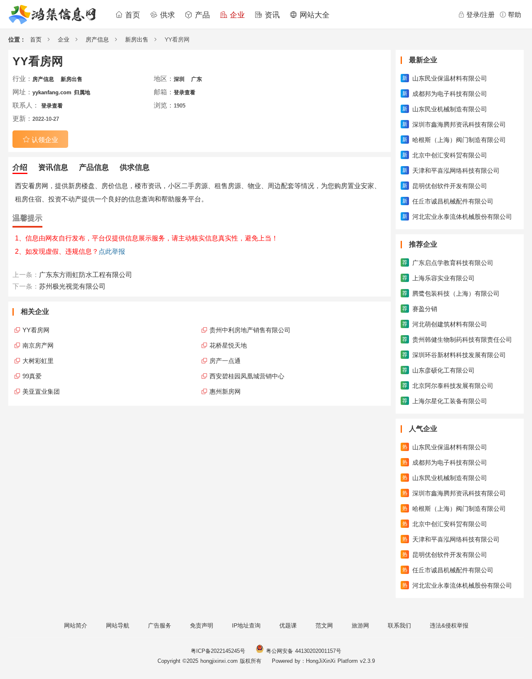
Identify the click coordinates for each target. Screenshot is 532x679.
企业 (236, 15)
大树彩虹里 (38, 360)
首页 (131, 15)
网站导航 (117, 625)
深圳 (179, 79)
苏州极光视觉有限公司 (72, 286)
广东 (196, 79)
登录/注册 (480, 14)
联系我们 (399, 625)
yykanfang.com (51, 92)
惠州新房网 (225, 391)
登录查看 (184, 92)
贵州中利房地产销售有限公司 (250, 329)
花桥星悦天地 (228, 345)
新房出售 (136, 39)
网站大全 (313, 15)
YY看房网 (35, 329)
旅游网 (360, 625)
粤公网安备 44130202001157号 (302, 651)
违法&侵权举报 (449, 625)
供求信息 (135, 167)
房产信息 (97, 39)
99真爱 (32, 376)
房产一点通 (225, 360)
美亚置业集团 (41, 391)
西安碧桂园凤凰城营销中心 (246, 376)
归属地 (82, 92)
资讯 (271, 15)
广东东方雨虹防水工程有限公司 (85, 274)
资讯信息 (53, 167)
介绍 (19, 167)
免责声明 (201, 625)
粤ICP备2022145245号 (218, 651)
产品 (201, 15)
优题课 (288, 625)
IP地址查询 (246, 625)
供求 (166, 15)
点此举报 (112, 251)
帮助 (514, 14)
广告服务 (159, 625)
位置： (17, 39)
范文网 (324, 625)
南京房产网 (38, 345)
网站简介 (75, 625)
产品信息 (94, 167)
